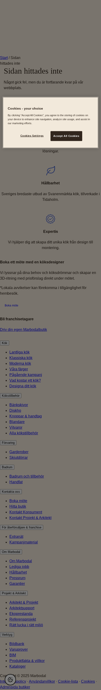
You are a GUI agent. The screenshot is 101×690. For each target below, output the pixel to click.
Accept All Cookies (66, 135)
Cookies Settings (32, 135)
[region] (51, 122)
